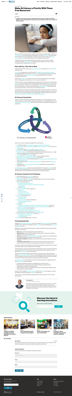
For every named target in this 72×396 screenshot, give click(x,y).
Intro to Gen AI (30, 176)
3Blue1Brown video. (41, 93)
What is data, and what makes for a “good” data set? (29, 210)
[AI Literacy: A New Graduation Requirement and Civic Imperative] (61, 324)
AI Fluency (23, 78)
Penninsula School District (26, 223)
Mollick (16, 83)
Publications (54, 1)
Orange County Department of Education (45, 72)
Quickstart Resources (23, 160)
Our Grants (56, 382)
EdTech (16, 13)
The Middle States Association (21, 167)
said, (36, 73)
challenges (23, 187)
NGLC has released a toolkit (22, 152)
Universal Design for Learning (33, 236)
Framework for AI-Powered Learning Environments (27, 157)
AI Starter (41, 158)
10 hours (49, 83)
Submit (58, 306)
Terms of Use (39, 382)
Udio (55, 68)
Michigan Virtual (20, 150)
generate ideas (42, 86)
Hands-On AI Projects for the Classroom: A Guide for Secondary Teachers (34, 206)
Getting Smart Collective (59, 381)
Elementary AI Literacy (31, 271)
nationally (19, 226)
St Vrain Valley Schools (19, 259)
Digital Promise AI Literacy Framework (23, 102)
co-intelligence (18, 55)
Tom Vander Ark (18, 6)
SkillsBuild (19, 177)
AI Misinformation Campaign (25, 214)
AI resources (28, 149)
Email (16, 359)
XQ (17, 145)
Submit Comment (19, 370)
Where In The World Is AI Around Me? (26, 209)
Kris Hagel (38, 224)
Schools (48, 1)
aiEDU (18, 181)
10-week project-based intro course (26, 183)
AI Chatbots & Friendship (24, 192)
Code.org (18, 195)
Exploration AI (20, 261)
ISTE (18, 149)
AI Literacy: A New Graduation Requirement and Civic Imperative (60, 333)
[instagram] (65, 1)
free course (47, 146)
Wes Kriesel (17, 72)
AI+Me (43, 271)
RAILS (49, 167)
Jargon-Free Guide (18, 93)
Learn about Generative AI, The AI (35, 161)
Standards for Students (38, 149)
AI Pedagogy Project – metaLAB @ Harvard (26, 156)
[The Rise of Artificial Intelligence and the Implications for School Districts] (11, 324)
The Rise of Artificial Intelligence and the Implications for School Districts (10, 333)
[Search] (7, 1)
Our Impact (56, 385)
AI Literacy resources (39, 212)
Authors (38, 385)
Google (22, 58)
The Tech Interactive (21, 199)
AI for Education (20, 146)
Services (60, 1)
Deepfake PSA (22, 186)
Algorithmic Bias (22, 198)
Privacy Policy (40, 381)
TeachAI (18, 154)
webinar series (40, 146)
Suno (52, 68)
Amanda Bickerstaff (30, 146)
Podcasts (42, 1)
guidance (29, 154)
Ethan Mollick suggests (36, 68)
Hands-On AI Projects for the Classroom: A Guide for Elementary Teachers (34, 205)
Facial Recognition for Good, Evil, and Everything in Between (31, 184)
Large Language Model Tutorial (50, 158)
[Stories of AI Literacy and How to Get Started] (44, 324)
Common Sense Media (21, 188)
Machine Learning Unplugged (25, 201)
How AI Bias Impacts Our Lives (25, 194)
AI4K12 (32, 272)
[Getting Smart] (12, 1)
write (46, 86)
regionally (55, 224)
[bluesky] (70, 1)
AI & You (18, 217)
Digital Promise (28, 61)
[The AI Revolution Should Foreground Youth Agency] (27, 324)
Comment (17, 352)
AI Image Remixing (23, 216)
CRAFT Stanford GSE (21, 208)
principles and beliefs (45, 223)
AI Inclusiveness (22, 202)
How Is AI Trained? (23, 191)
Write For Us (39, 384)
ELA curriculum (23, 251)
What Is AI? (21, 190)
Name (16, 364)
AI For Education (20, 179)
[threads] (68, 1)
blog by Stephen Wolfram (29, 93)
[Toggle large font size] (71, 198)
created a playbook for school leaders (31, 164)
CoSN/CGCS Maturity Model (24, 255)
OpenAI (52, 56)
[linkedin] (66, 1)
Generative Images (22, 197)
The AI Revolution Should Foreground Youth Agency (27, 332)
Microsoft (17, 58)
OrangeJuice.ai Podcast (30, 75)
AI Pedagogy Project (23, 158)
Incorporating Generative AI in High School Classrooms (38, 145)
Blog (38, 1)
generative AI (46, 55)
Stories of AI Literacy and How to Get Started (43, 332)
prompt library (20, 147)
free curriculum (29, 179)
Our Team (56, 384)
